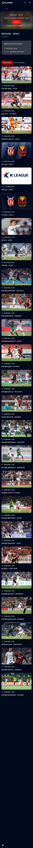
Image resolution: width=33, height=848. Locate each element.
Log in (24, 25)
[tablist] (13, 63)
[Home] (6, 2)
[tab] (7, 63)
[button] (25, 2)
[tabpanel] (16, 381)
